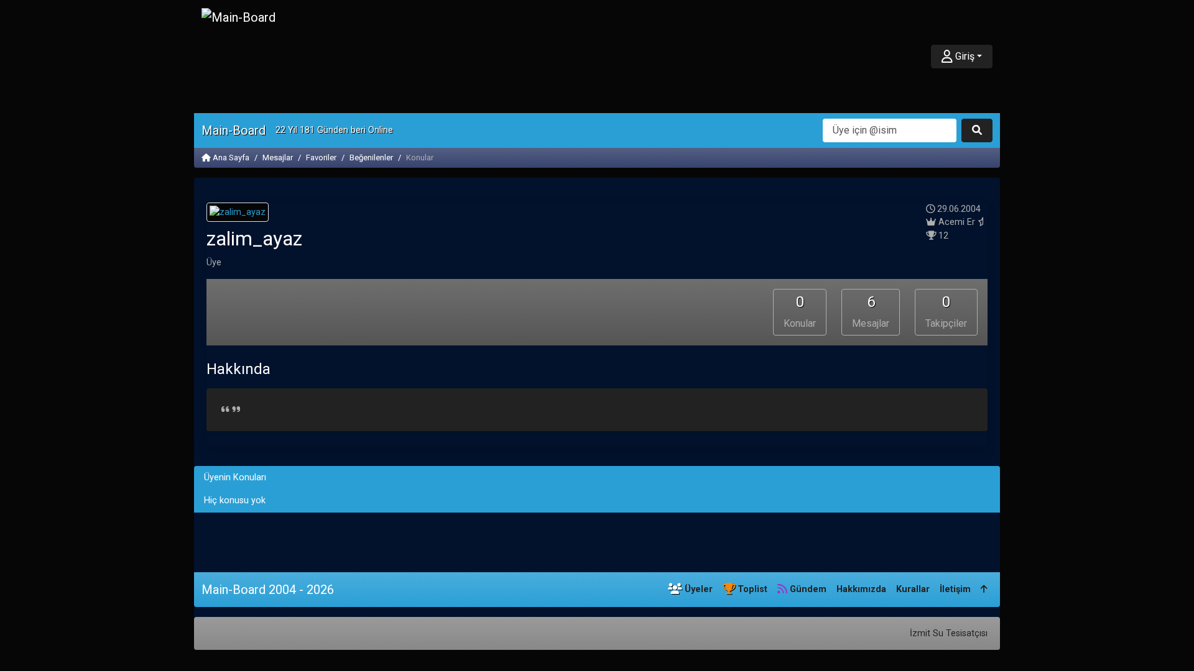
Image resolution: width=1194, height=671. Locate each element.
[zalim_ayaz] (237, 214)
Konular (800, 311)
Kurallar (913, 589)
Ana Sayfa (230, 157)
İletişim (955, 589)
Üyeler (697, 589)
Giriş (963, 56)
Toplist (751, 589)
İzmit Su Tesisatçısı (949, 633)
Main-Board (233, 130)
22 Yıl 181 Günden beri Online (334, 130)
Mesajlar (277, 157)
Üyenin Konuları (235, 477)
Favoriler (321, 157)
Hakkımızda (861, 589)
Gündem (806, 589)
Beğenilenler (371, 157)
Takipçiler (946, 311)
